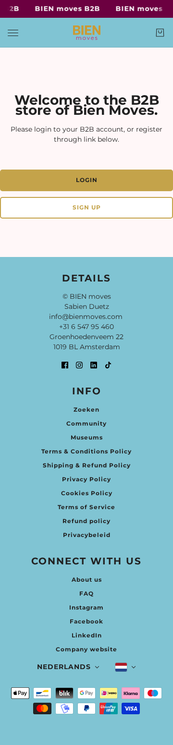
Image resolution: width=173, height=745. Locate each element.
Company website (86, 649)
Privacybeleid (87, 534)
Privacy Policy (86, 479)
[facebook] (65, 365)
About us (87, 579)
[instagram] (79, 365)
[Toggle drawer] (13, 33)
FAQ (86, 593)
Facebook (86, 621)
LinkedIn (87, 635)
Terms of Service (86, 507)
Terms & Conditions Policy (86, 451)
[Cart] (160, 32)
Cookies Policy (86, 493)
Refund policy (86, 521)
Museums (87, 437)
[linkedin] (93, 365)
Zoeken (86, 409)
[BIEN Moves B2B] (86, 32)
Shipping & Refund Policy (87, 465)
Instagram (86, 607)
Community (86, 423)
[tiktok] (108, 365)
